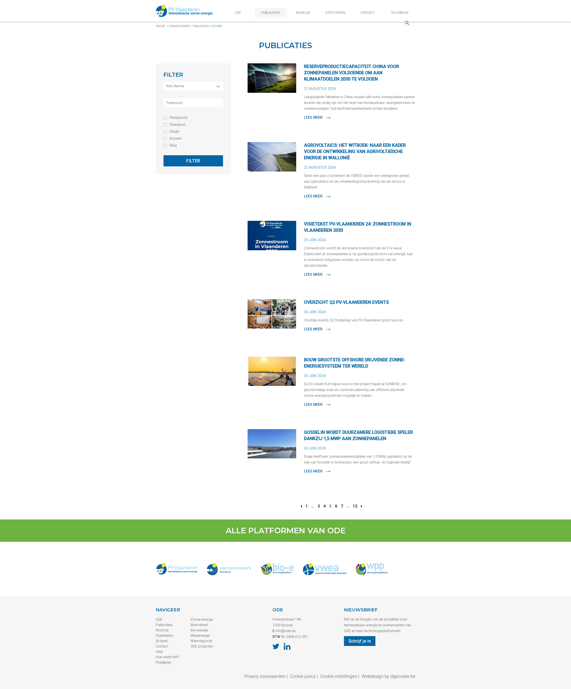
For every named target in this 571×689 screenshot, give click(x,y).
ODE (238, 12)
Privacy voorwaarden (265, 676)
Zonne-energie (179, 26)
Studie (174, 131)
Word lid (303, 12)
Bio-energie (199, 630)
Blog (173, 145)
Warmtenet (199, 625)
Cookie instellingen (338, 676)
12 (355, 506)
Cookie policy (303, 676)
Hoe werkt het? (167, 657)
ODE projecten (201, 646)
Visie (159, 652)
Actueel (217, 26)
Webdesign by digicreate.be (389, 676)
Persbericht (178, 118)
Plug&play (400, 12)
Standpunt (177, 124)
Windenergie (200, 635)
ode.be (160, 26)
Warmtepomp (201, 641)
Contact (367, 12)
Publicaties (270, 12)
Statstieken (335, 12)
